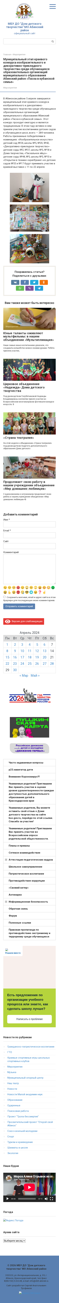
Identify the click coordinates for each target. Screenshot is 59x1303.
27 (44, 664)
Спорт (10, 1136)
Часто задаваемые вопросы (26, 762)
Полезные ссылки (20, 922)
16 (15, 657)
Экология (12, 1153)
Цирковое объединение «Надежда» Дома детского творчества (24, 387)
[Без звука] (46, 1198)
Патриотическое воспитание (26, 873)
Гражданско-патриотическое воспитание (30, 1046)
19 (37, 657)
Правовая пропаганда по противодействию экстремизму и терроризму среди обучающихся (29, 933)
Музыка (11, 1072)
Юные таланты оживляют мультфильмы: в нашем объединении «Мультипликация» (28, 336)
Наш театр (13, 1083)
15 (7, 657)
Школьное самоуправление (25, 866)
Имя (6, 519)
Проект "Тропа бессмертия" (23, 1116)
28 (52, 664)
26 (37, 664)
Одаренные (13, 1105)
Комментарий (11, 552)
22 (7, 664)
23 (15, 664)
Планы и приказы (19, 845)
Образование (14, 1099)
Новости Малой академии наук (25, 1094)
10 (22, 651)
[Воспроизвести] (7, 1198)
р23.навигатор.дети (21, 769)
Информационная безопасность (28, 901)
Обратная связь (18, 908)
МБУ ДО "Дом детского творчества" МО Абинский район (24, 27)
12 (37, 651)
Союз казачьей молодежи (22, 1131)
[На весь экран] (51, 1198)
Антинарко (15, 894)
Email (7, 530)
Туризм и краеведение (20, 1142)
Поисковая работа (18, 1111)
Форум (13, 915)
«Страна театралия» (18, 438)
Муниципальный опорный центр (25, 1077)
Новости (12, 1088)
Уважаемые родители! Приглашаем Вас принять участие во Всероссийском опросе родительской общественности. (30, 833)
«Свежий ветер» (19, 887)
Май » (35, 675)
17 (22, 657)
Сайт (6, 541)
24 (22, 664)
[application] (29, 1187)
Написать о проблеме (29, 1019)
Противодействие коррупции (27, 880)
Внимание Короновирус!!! (24, 776)
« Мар (24, 675)
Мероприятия (10, 87)
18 (29, 657)
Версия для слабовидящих (26, 621)
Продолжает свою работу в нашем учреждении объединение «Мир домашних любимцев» (29, 485)
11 (29, 651)
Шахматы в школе (17, 1147)
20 (44, 657)
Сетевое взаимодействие (24, 852)
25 (29, 664)
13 (44, 651)
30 (15, 670)
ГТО (9, 1052)
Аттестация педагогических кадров (31, 859)
